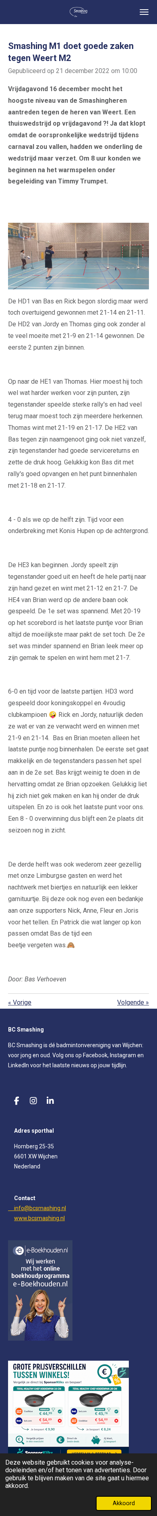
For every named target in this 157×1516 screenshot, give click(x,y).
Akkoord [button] (124, 1503)
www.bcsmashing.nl (39, 1218)
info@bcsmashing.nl (37, 1208)
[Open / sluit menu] (144, 12)
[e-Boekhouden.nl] (40, 1338)
